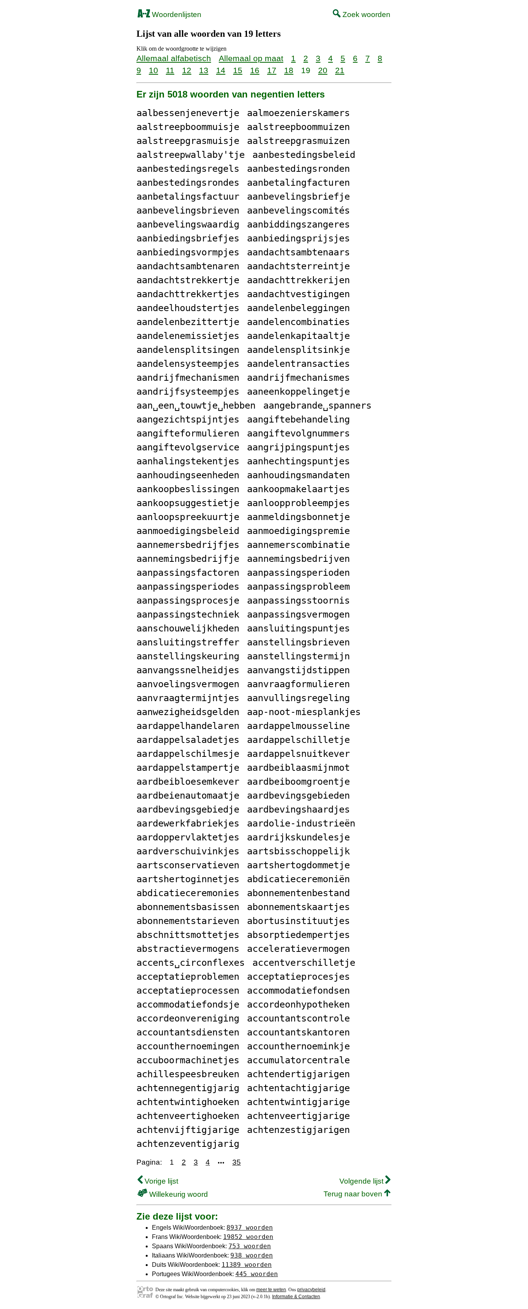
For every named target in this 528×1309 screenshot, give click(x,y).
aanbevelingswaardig (187, 224)
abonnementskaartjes (298, 907)
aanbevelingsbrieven (187, 210)
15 (237, 70)
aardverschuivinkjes (187, 851)
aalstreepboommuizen (298, 126)
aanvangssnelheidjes (187, 670)
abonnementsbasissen (187, 907)
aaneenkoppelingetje (298, 391)
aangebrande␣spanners (317, 405)
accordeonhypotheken (298, 1004)
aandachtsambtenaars (298, 252)
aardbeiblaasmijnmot (298, 767)
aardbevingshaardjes (298, 809)
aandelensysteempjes (187, 363)
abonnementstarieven (187, 920)
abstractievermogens (187, 948)
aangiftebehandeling (298, 419)
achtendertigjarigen (298, 1074)
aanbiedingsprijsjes (298, 238)
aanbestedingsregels (187, 168)
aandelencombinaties (298, 322)
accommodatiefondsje (187, 1004)
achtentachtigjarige (298, 1088)
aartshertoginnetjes (187, 879)
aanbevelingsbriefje (298, 196)
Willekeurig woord (177, 1194)
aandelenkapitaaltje (298, 335)
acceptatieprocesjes (298, 976)
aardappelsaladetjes (187, 739)
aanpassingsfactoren (187, 572)
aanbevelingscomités (298, 210)
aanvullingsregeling (298, 698)
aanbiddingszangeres (298, 224)
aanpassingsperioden (298, 572)
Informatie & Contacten (296, 1296)
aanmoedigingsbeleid (187, 530)
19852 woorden (248, 1237)
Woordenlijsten (175, 14)
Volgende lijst (362, 1181)
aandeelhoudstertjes (187, 308)
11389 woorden (246, 1264)
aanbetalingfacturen (298, 182)
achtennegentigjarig (187, 1088)
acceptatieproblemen (187, 976)
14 (220, 70)
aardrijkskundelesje (298, 837)
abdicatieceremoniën (298, 879)
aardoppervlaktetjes (187, 837)
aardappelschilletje (298, 739)
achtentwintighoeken (187, 1102)
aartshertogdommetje (298, 865)
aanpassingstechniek (187, 614)
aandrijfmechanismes (298, 377)
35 (236, 1162)
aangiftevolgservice (187, 447)
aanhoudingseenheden (187, 475)
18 (288, 70)
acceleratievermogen (298, 948)
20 (322, 70)
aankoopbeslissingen (187, 489)
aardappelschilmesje (187, 753)
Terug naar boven (354, 1194)
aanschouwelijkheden (187, 628)
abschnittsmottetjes (187, 934)
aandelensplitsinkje (298, 349)
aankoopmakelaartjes (298, 489)
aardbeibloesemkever (187, 781)
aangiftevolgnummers (298, 433)
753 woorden (249, 1246)
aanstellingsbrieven (298, 642)
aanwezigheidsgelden (187, 712)
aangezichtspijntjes (187, 419)
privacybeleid (311, 1289)
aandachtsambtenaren (187, 266)
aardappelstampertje (187, 767)
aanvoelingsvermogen (187, 684)
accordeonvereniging (187, 1018)
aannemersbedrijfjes (187, 544)
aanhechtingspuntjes (298, 461)
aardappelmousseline (298, 725)
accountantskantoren (298, 1032)
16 (254, 70)
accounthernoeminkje (298, 1046)
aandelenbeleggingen (298, 308)
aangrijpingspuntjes (298, 447)
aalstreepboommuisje (187, 126)
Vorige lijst (160, 1181)
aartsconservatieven (187, 865)
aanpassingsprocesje (187, 600)
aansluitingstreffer (187, 642)
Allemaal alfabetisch (173, 58)
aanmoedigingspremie (298, 530)
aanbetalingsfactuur (187, 196)
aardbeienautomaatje (187, 795)
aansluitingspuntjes (298, 628)
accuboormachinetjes (187, 1060)
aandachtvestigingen (298, 294)
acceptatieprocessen (187, 990)
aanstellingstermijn (298, 656)
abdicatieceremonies (187, 893)
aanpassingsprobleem (298, 586)
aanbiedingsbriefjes (187, 238)
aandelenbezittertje (187, 322)
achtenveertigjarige (298, 1116)
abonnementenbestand (298, 893)
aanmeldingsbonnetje (298, 517)
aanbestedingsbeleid (303, 154)
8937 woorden (250, 1227)
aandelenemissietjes (187, 335)
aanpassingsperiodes (187, 586)
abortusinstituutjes (298, 920)
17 (271, 70)
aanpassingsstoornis (298, 600)
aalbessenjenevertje (187, 113)
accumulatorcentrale (298, 1060)
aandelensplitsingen (187, 349)
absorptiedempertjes (298, 934)
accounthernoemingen (187, 1046)
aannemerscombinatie (298, 544)
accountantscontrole (298, 1018)
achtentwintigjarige (298, 1102)
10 (153, 70)
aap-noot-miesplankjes (304, 712)
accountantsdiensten (187, 1032)
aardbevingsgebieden (298, 795)
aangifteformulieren (187, 433)
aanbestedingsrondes (187, 182)
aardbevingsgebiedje (187, 809)
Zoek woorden (365, 14)
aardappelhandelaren (187, 725)
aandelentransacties (298, 363)
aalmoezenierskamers (298, 113)
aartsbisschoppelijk (298, 851)
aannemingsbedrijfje (187, 558)
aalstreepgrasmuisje (187, 140)
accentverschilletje (303, 962)
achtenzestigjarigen (298, 1129)
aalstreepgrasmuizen (298, 140)
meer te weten (271, 1289)
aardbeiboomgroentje (298, 781)
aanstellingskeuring (187, 656)
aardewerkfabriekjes (187, 823)
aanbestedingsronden (298, 168)
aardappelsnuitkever (298, 753)
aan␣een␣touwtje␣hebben (195, 405)
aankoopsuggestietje (187, 503)
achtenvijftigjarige (187, 1129)
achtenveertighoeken (187, 1116)
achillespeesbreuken (187, 1074)
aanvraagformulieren (298, 684)
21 (339, 70)
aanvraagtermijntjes (187, 698)
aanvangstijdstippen (298, 670)
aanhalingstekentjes (187, 461)
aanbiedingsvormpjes (187, 252)
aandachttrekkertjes (187, 294)
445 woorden (256, 1274)
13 (203, 70)
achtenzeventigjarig (187, 1143)
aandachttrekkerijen (298, 280)
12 (186, 70)
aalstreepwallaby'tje (190, 154)
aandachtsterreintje (298, 266)
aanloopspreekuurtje (187, 517)
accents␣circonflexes (190, 962)
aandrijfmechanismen (187, 377)
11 (170, 70)
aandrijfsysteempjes (187, 391)
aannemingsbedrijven (298, 558)
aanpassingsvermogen (298, 614)
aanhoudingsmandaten (298, 475)
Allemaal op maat (251, 58)
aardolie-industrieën (301, 823)
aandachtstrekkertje (187, 280)
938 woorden (251, 1255)
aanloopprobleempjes (298, 503)
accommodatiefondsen (298, 990)
